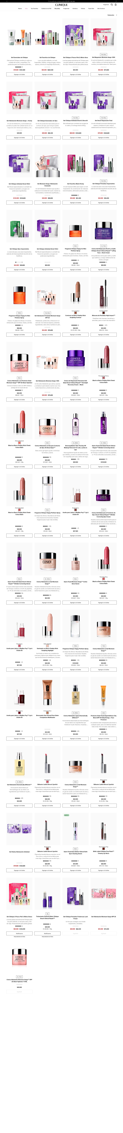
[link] (19, 34)
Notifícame (19, 933)
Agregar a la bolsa (19, 74)
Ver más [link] (66, 1)
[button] (116, 5)
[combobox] (105, 15)
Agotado (75, 933)
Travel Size (91, 8)
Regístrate (106, 4)
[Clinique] (61, 5)
